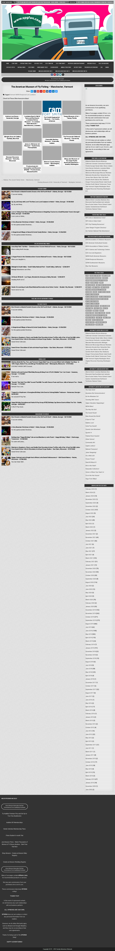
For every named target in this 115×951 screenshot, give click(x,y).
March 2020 (89, 600)
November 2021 (91, 537)
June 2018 (89, 669)
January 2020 (90, 606)
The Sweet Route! (91, 413)
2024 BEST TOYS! (38, 63)
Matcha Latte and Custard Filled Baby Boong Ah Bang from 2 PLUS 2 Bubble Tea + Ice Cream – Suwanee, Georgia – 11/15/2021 (44, 373)
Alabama (88, 161)
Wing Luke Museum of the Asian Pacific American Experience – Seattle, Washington (72, 161)
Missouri (102, 173)
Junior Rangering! (91, 452)
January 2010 (90, 783)
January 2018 (90, 679)
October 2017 (90, 686)
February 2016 (90, 714)
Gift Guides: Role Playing (92, 301)
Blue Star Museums (92, 266)
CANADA (107, 67)
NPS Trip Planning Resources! (95, 224)
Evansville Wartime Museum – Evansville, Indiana (52, 141)
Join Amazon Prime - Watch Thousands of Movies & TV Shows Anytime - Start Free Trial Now (14, 844)
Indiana (110, 166)
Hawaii (97, 166)
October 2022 (90, 510)
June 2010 (89, 765)
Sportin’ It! (89, 433)
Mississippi (96, 173)
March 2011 (89, 752)
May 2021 (89, 551)
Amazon (93, 147)
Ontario (95, 204)
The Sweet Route (90, 322)
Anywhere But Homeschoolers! (95, 393)
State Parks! (31, 67)
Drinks (101, 283)
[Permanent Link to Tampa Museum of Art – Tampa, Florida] (71, 108)
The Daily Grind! (32, 71)
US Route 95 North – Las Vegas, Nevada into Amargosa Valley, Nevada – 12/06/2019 (38, 277)
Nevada (94, 175)
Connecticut (101, 164)
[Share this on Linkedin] (53, 91)
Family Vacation (105, 287)
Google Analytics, (104, 147)
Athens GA (105, 278)
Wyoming (100, 189)
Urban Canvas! (90, 439)
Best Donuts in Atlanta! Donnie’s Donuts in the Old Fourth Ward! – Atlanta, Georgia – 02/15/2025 (41, 192)
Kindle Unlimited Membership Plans (14, 829)
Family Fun (88, 287)
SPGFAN (108, 123)
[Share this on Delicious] (56, 91)
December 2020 (91, 568)
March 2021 (89, 558)
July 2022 (89, 517)
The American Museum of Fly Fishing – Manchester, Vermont (42, 87)
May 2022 (89, 520)
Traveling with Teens (101, 322)
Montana (108, 173)
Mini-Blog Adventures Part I (46, 71)
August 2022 (90, 513)
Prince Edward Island (104, 204)
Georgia (92, 166)
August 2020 (90, 582)
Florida (88, 166)
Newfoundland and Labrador (101, 202)
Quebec (88, 207)
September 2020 (91, 579)
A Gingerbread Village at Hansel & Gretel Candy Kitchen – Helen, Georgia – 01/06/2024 (38, 232)
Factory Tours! (78, 67)
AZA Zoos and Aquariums (93, 253)
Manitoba (103, 200)
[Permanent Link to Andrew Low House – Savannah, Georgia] (12, 108)
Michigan (104, 170)
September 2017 (91, 689)
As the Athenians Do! (92, 396)
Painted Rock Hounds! (92, 436)
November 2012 (91, 724)
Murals (102, 310)
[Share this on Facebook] (35, 91)
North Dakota (95, 180)
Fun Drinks (88, 292)
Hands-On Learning (104, 306)
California (88, 164)
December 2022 (91, 506)
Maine (108, 168)
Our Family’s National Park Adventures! (98, 231)
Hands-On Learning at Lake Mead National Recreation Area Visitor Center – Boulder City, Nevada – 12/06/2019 (46, 287)
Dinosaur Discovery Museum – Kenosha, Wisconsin (12, 159)
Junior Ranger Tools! (42, 67)
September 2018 (91, 658)
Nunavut (94, 209)
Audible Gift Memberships (14, 822)
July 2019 (89, 627)
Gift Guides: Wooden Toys (92, 306)
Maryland (88, 170)
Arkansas (104, 161)
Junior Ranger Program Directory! (96, 228)
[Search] (63, 75)
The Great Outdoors (98, 320)
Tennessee (103, 184)
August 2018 (90, 662)
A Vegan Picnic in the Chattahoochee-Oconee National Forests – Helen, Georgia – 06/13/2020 (41, 257)
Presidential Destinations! (91, 67)
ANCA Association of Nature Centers (97, 246)
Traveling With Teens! (92, 400)
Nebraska (89, 175)
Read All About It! (91, 462)
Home (7, 63)
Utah (87, 187)
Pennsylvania (94, 182)
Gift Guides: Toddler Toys (92, 303)
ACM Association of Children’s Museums (98, 240)
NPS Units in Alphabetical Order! (96, 218)
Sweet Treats (107, 317)
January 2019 (90, 648)
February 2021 (90, 562)
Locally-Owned (97, 308)
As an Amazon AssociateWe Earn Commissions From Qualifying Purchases (57, 79)
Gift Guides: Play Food (104, 297)
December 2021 (91, 534)
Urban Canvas (99, 324)
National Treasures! (92, 449)
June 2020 (89, 589)
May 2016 (89, 703)
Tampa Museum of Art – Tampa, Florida (72, 117)
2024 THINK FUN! (49, 63)
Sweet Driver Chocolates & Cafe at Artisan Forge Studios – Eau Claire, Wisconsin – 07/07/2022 (41, 347)
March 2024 (89, 492)
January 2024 (90, 496)
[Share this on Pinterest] (41, 91)
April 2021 (89, 555)
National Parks (89, 313)
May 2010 (89, 769)
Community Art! (90, 442)
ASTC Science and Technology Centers (98, 250)
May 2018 (105, 308)
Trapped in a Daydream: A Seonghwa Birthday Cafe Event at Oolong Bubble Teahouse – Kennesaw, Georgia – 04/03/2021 (46, 393)
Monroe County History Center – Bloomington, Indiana (52, 164)
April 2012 (89, 741)
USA (101, 67)
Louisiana (103, 168)
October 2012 (90, 727)
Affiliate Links (106, 113)
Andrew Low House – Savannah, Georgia (12, 117)
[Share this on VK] (47, 91)
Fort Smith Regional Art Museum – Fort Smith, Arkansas (52, 119)
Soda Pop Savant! (91, 426)
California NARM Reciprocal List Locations (96, 280)
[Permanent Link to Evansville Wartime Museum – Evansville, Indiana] (52, 131)
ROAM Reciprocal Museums (94, 259)
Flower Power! (90, 459)
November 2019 (91, 613)
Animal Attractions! (66, 67)
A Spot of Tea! (90, 419)
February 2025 (90, 489)
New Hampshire (102, 175)
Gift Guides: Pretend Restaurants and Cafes (97, 299)
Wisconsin (93, 189)
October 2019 (90, 617)
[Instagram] (57, 75)
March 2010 (89, 776)
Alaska (93, 161)
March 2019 (89, 641)
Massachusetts (96, 170)
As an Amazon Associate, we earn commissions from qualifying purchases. (97, 107)
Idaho (101, 166)
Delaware (108, 164)
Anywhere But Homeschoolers (93, 278)
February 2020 (90, 603)
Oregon (88, 182)
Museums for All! (91, 63)
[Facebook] (52, 75)
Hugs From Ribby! (91, 479)
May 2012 (89, 738)
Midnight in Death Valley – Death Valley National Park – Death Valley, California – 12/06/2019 (40, 267)
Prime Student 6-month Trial (14, 835)
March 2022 (89, 527)
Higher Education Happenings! (95, 403)
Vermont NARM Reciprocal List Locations (23, 95)
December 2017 (91, 683)
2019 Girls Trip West (95, 276)
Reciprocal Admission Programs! (76, 63)
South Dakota (95, 184)
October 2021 (90, 541)
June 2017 (89, 696)
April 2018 (89, 676)
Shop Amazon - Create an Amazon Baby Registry (14, 854)
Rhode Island (103, 182)
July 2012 (89, 731)
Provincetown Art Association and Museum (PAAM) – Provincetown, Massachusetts (32, 169)
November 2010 (91, 759)
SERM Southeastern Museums (95, 263)
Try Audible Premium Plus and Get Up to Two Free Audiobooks (14, 815)
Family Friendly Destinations (103, 285)
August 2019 (90, 624)
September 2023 (91, 503)
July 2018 (89, 665)
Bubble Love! (90, 423)
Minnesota (89, 173)
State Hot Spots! (10, 67)
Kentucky (97, 168)
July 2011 (89, 748)
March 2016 (89, 710)
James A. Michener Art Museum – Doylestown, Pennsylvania (32, 146)
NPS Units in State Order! (93, 221)
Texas (109, 184)
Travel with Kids (90, 324)
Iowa (87, 168)
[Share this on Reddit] (44, 91)
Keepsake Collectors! (92, 469)
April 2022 (89, 524)
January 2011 (90, 755)
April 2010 (89, 772)
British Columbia (95, 200)
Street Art (99, 317)
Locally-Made (89, 308)
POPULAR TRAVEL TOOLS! (25, 63)
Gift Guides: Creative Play (92, 294)
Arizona (98, 161)
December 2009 (91, 786)
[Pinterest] (55, 75)
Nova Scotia (89, 204)
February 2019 (90, 644)
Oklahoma (106, 180)
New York (101, 177)
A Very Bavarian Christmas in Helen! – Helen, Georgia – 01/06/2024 (32, 222)
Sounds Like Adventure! (93, 429)
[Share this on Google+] (38, 91)
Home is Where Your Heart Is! (95, 472)
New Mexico (94, 177)
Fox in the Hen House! (92, 475)
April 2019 (89, 638)
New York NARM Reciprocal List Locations (96, 315)
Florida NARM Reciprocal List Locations (96, 290)
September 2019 (91, 620)
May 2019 (89, 634)
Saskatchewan (95, 207)
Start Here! (14, 63)
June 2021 (89, 548)
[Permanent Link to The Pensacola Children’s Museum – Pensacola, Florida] (71, 128)
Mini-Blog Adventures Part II (62, 71)
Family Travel (96, 287)
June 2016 (89, 700)
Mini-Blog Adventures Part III (80, 71)
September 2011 (91, 745)
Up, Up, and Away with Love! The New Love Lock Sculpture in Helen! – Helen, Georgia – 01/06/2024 (42, 202)
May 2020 (89, 593)
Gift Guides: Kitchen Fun (92, 297)
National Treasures (100, 313)
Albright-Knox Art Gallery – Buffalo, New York (12, 138)
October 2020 (90, 575)
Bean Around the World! (93, 416)
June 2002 (89, 790)
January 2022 (90, 530)
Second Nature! (54, 67)
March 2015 (89, 720)
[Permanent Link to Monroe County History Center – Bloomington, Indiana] (52, 153)
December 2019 (94, 283)
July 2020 (89, 586)
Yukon (99, 209)
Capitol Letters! (90, 446)
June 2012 (89, 734)
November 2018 (91, 655)
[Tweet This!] (32, 91)
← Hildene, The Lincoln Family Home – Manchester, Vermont (20, 180)
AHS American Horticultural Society (96, 243)
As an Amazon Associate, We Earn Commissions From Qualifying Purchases (14, 806)
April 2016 (89, 707)
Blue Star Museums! (104, 63)
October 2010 (90, 762)
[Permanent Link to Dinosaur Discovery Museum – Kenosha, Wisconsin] (12, 148)
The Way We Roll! (91, 410)
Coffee (87, 283)
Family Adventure (90, 285)
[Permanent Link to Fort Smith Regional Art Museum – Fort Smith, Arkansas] (52, 108)
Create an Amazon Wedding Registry (14, 862)
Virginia (96, 187)
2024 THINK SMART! (60, 63)
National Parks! (21, 67)
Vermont (91, 187)
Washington (102, 187)
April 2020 (89, 596)
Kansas (91, 168)
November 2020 (91, 572)
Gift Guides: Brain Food (104, 292)
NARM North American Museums (96, 256)
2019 (87, 276)
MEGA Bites (88, 310)
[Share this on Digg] (50, 91)
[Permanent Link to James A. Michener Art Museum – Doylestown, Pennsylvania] (32, 135)
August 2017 (90, 693)
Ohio (100, 180)
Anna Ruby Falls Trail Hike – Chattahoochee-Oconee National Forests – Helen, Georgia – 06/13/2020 (43, 247)
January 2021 (90, 565)
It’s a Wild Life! (90, 456)
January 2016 (90, 717)
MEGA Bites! (89, 406)
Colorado (94, 164)
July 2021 (89, 544)
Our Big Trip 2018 (90, 317)
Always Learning (106, 276)
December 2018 (91, 651)
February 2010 (90, 779)
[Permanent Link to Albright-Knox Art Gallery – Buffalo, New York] (12, 128)
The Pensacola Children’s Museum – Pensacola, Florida (71, 138)
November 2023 (91, 499)
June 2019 (89, 631)
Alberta (88, 200)
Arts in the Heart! (91, 466)
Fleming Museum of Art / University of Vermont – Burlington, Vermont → (60, 182)
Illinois (106, 166)
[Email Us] (60, 75)
